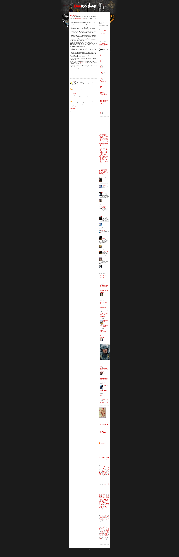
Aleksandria (107, 457)
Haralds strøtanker (102, 316)
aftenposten (107, 530)
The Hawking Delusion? (104, 192)
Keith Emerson (102, 428)
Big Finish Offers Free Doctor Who (104, 369)
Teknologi (106, 521)
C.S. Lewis (100, 463)
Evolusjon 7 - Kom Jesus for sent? (103, 135)
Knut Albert (73, 81)
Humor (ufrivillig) (105, 483)
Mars (104, 496)
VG (101, 525)
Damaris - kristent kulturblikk (104, 423)
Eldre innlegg (95, 109)
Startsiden (84, 109)
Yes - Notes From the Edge (103, 438)
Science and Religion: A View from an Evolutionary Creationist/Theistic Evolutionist (104, 378)
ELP (108, 470)
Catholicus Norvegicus (103, 365)
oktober (102, 71)
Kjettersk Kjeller (102, 430)
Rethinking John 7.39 (102, 280)
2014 (100, 62)
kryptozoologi (101, 535)
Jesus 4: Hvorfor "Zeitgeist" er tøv (103, 144)
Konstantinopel (101, 490)
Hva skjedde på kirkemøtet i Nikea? (103, 138)
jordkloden (106, 533)
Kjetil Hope (101, 363)
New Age (106, 504)
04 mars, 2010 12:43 (75, 85)
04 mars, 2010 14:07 (75, 93)
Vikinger (104, 527)
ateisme (102, 531)
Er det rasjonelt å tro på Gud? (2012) (103, 169)
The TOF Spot (102, 337)
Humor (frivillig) (106, 481)
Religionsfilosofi (104, 513)
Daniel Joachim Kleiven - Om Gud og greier (104, 306)
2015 (100, 61)
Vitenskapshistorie (102, 528)
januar (101, 110)
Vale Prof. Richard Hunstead (103, 382)
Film (108, 474)
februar (102, 109)
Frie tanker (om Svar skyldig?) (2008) (103, 170)
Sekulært (108, 516)
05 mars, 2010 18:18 (75, 106)
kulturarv (102, 536)
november (102, 69)
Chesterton (105, 463)
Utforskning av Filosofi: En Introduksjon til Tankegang (103, 308)
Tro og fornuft (106, 523)
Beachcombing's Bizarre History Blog (103, 330)
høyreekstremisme (103, 532)
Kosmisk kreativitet (102, 82)
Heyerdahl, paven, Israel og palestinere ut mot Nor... (103, 105)
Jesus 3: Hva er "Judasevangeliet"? (103, 143)
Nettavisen (102, 504)
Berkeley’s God (105, 293)
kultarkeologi (107, 535)
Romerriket (101, 515)
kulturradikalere (107, 536)
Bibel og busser (103, 230)
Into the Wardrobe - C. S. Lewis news (104, 427)
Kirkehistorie (102, 487)
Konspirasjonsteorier (102, 489)
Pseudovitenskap (103, 511)
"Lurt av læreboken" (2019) (102, 30)
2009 (100, 112)
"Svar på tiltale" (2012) (102, 36)
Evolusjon (100, 474)
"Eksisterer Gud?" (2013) (102, 35)
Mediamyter (107, 497)
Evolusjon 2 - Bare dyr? (102, 130)
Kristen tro (100, 492)
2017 (100, 59)
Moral (103, 501)
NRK (106, 501)
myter (100, 538)
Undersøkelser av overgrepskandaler (103, 81)
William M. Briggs (102, 282)
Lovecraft (107, 495)
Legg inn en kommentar (73, 108)
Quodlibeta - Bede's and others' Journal (104, 395)
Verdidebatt (107, 526)
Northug (108, 505)
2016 (100, 60)
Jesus (104, 486)
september (102, 72)
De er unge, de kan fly (103, 88)
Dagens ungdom (102, 91)
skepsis (103, 539)
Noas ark (100, 505)
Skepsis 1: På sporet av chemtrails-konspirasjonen (103, 158)
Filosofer (102, 475)
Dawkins (100, 466)
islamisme (101, 533)
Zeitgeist (102, 530)
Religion (108, 512)
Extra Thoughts (102, 301)
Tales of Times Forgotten (103, 298)
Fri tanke (105, 476)
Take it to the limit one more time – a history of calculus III (104, 286)
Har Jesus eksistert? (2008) (102, 171)
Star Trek (106, 519)
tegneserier (105, 540)
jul (99, 534)
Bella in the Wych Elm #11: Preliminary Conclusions (103, 331)
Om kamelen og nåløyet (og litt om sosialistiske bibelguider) (104, 317)
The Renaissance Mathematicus (104, 285)
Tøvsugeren (101, 384)
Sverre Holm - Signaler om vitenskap (103, 391)
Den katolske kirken (106, 468)
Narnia (100, 502)
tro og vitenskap (106, 541)
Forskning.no (101, 476)
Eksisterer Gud (101, 473)
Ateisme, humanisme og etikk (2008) (103, 168)
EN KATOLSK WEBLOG (103, 312)
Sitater (101, 517)
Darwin (107, 465)
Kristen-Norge (106, 492)
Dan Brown (102, 465)
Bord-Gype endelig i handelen (104, 100)
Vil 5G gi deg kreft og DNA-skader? (105, 386)
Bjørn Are (73, 87)
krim (103, 534)
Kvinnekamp (100, 494)
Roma (108, 514)
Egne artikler (103, 471)
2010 (100, 67)
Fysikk (100, 477)
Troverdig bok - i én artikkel (103, 108)
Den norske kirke (103, 469)
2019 (100, 56)
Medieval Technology (103, 432)
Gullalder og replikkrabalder (104, 99)
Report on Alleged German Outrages (81, 62)
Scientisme (106, 515)
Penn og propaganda (73, 15)
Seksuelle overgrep (101, 516)
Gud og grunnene (101, 137)
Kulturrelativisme (105, 493)
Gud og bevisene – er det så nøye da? (103, 136)
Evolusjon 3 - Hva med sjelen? (103, 131)
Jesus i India (107, 486)
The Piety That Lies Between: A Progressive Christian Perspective (104, 326)
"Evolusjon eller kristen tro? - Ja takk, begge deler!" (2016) (103, 33)
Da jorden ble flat (106, 464)
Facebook (105, 474)
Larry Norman (102, 431)
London (103, 495)
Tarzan (102, 521)
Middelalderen (106, 499)
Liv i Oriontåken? (102, 95)
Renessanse (100, 514)
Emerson (105, 473)
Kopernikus (106, 490)
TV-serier (107, 520)
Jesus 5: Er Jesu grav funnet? (102, 145)
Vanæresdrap (104, 525)
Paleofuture (101, 343)
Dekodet (100, 467)
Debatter (105, 466)
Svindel (104, 520)
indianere (108, 532)
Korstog (100, 491)
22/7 (99, 457)
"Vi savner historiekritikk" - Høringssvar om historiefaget (104, 237)
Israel (101, 486)
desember (102, 68)
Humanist (100, 481)
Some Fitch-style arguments (103, 275)
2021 (100, 54)
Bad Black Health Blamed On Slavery (104, 283)
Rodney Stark (105, 514)
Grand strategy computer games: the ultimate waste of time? (104, 396)
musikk (105, 537)
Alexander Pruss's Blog (103, 274)
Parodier (108, 508)
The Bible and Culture (103, 280)
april (101, 78)
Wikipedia (104, 529)
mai (101, 77)
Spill (103, 518)
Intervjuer (104, 485)
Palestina (105, 508)
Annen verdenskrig (104, 459)
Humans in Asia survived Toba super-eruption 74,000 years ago (104, 379)
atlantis (105, 531)
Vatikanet (108, 525)
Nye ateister (103, 506)
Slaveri (108, 517)
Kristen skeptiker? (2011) (102, 173)
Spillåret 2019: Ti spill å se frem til (104, 399)
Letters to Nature (102, 381)
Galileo (107, 477)
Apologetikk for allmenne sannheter (103, 120)
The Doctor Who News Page (103, 368)
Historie (100, 480)
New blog (101, 366)
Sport (106, 518)
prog (105, 538)
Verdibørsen (102, 526)
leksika (101, 537)
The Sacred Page (102, 371)
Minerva (103, 500)
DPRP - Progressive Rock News (104, 424)
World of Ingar (102, 398)
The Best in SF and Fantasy (103, 436)
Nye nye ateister (103, 178)
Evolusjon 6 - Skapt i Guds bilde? (103, 134)
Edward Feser (102, 292)
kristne (106, 534)
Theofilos (106, 522)
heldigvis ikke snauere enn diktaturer (79, 18)
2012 (100, 65)
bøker (108, 531)
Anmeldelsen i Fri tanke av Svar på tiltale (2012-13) (103, 167)
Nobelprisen (104, 505)
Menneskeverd (100, 499)
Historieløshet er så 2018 (104, 251)
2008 (100, 113)
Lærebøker (100, 496)
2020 (100, 55)
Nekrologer (107, 503)
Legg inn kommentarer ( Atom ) (77, 111)
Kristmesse (100, 493)
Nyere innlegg (72, 109)
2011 (100, 66)
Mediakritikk (102, 497)
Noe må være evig (103, 185)
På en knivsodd (102, 92)
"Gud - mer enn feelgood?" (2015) (103, 34)
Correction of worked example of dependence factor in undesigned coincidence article (103, 303)
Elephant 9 (101, 86)
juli (101, 74)
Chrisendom (101, 319)
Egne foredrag (105, 472)
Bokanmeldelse (101, 462)
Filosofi (106, 475)
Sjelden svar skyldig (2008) (102, 174)
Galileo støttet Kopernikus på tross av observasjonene (104, 94)
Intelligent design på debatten (105, 257)
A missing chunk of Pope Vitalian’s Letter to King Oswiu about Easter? (104, 290)
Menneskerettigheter (104, 498)
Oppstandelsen (100, 508)
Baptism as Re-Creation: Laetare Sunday (105, 373)
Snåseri (101, 518)
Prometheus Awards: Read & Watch (105, 338)
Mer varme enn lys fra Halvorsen (104, 207)
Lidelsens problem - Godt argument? (103, 156)
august (101, 73)
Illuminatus (105, 484)
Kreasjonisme (105, 491)
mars (101, 79)
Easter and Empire (102, 327)
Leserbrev (104, 494)
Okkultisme (106, 507)
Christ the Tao (102, 277)
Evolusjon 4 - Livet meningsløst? (103, 132)
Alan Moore (103, 457)
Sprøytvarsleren (102, 433)
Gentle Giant (101, 425)
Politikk (105, 509)
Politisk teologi (101, 510)
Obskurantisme (101, 507)
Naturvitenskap (101, 503)
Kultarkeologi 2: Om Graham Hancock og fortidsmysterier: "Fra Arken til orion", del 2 (104, 152)
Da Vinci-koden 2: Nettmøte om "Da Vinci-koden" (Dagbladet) (103, 124)
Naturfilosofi (105, 502)
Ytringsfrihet (107, 529)
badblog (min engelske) (102, 43)
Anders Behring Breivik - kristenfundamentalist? (102, 119)
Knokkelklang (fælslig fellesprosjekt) (103, 44)
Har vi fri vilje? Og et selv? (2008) (103, 172)
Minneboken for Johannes (102, 45)
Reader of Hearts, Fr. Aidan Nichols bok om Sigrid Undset (104, 314)
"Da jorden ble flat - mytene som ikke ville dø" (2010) (103, 38)
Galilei (103, 477)
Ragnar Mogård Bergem (102, 443)
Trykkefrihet (100, 524)
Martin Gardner (107, 496)
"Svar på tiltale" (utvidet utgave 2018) (104, 31)
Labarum (101, 401)
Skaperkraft (104, 517)
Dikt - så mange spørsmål (103, 363)
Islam (108, 485)
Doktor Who (104, 470)
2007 (100, 114)
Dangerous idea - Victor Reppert (104, 310)
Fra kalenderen (102, 87)
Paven (101, 509)
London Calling (102, 85)
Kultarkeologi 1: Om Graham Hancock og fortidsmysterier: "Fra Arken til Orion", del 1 (104, 149)
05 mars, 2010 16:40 (75, 97)
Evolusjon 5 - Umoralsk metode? (103, 133)
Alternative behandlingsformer (105, 458)
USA (103, 524)
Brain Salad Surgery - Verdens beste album (104, 421)
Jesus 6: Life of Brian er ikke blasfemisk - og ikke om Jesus (104, 147)
